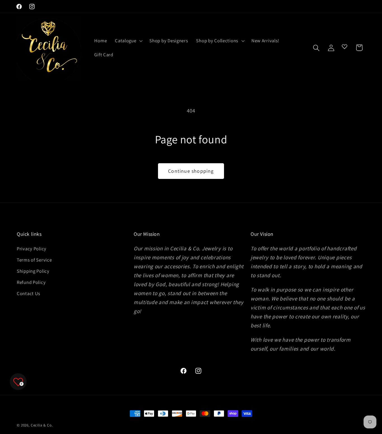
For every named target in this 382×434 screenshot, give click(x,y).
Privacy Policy (31, 249)
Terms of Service (34, 260)
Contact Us (28, 293)
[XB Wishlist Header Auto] (344, 46)
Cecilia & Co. (42, 425)
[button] (128, 41)
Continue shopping (191, 171)
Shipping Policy (33, 271)
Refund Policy (31, 282)
